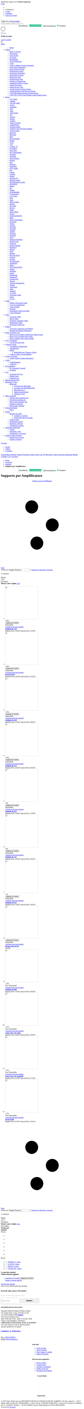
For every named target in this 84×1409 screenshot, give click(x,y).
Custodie (4, 457)
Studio (32, 455)
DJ (44, 455)
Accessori (14, 457)
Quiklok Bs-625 (11, 811)
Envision (13, 1407)
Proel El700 (9, 1119)
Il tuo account (41, 1348)
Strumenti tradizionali (65, 455)
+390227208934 (9, 1337)
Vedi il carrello (42, 1350)
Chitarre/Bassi (6, 455)
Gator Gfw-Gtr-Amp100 (14, 1076)
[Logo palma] (15, 21)
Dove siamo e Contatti (44, 1352)
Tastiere (19, 455)
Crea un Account (11, 15)
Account (4, 443)
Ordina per (4, 570)
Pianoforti (26, 455)
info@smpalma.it (12, 1339)
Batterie (13, 455)
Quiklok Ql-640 (11, 989)
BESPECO (14, 1262)
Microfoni (49, 455)
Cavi (9, 457)
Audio (37, 455)
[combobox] (11, 23)
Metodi (75, 455)
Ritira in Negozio (42, 1354)
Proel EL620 (10, 674)
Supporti (8, 464)
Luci (41, 455)
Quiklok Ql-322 (11, 903)
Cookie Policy (41, 1365)
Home (7, 460)
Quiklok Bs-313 (11, 766)
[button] (14, 627)
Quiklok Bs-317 (11, 857)
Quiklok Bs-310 (11, 629)
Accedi (7, 11)
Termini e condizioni (44, 1367)
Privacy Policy (42, 1363)
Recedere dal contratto (44, 1371)
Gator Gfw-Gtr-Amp (13, 1033)
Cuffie (55, 455)
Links (3, 4)
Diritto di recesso (42, 1369)
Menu (3, 44)
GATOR (13, 1264)
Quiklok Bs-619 (11, 720)
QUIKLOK (14, 1268)
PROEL (13, 1266)
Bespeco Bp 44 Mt (12, 946)
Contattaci (8, 13)
